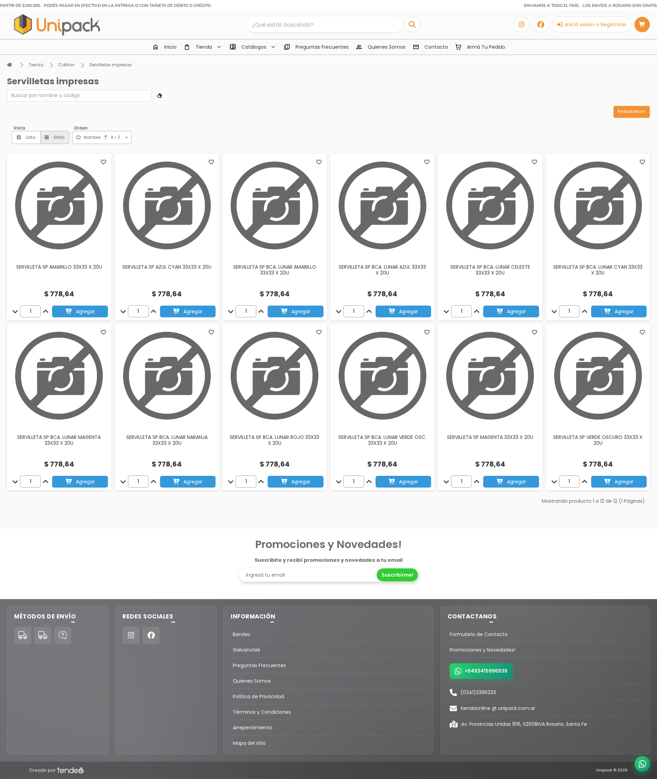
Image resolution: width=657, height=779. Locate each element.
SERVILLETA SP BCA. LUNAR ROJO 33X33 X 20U (274, 440)
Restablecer (631, 111)
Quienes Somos (252, 680)
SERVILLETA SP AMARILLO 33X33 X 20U (59, 266)
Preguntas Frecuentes (259, 665)
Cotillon (66, 65)
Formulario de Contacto (479, 634)
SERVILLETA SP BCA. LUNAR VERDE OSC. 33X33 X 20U (382, 440)
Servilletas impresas (110, 65)
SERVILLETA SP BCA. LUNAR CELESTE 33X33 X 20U (490, 270)
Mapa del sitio (249, 743)
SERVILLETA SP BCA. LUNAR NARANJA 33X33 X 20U (167, 440)
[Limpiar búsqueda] (160, 95)
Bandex (241, 634)
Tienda (36, 65)
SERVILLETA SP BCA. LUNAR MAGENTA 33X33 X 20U (59, 440)
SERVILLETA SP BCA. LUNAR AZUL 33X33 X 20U (382, 270)
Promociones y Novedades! (482, 649)
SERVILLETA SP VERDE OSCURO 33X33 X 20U (598, 440)
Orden (81, 128)
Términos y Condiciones (262, 712)
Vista (19, 128)
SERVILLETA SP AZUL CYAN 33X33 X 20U (166, 266)
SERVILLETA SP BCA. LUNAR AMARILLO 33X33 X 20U (274, 270)
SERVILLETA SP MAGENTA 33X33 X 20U (490, 437)
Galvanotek (246, 649)
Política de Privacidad (258, 696)
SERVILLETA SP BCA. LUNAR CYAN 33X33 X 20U (598, 270)
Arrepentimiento (252, 727)
